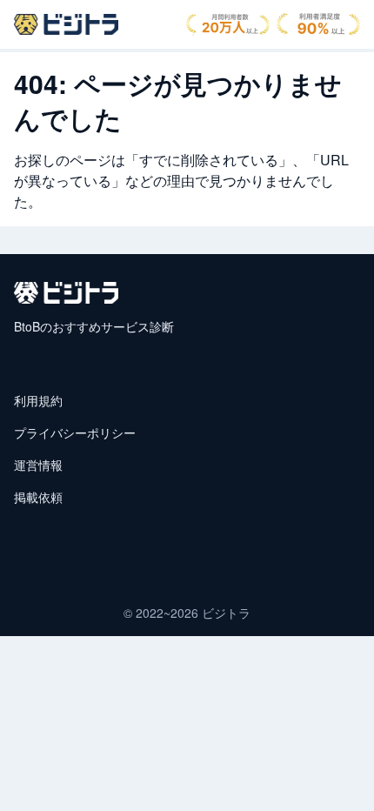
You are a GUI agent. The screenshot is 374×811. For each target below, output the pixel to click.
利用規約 (38, 400)
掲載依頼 (38, 497)
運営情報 (38, 464)
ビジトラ (226, 612)
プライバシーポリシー (75, 432)
